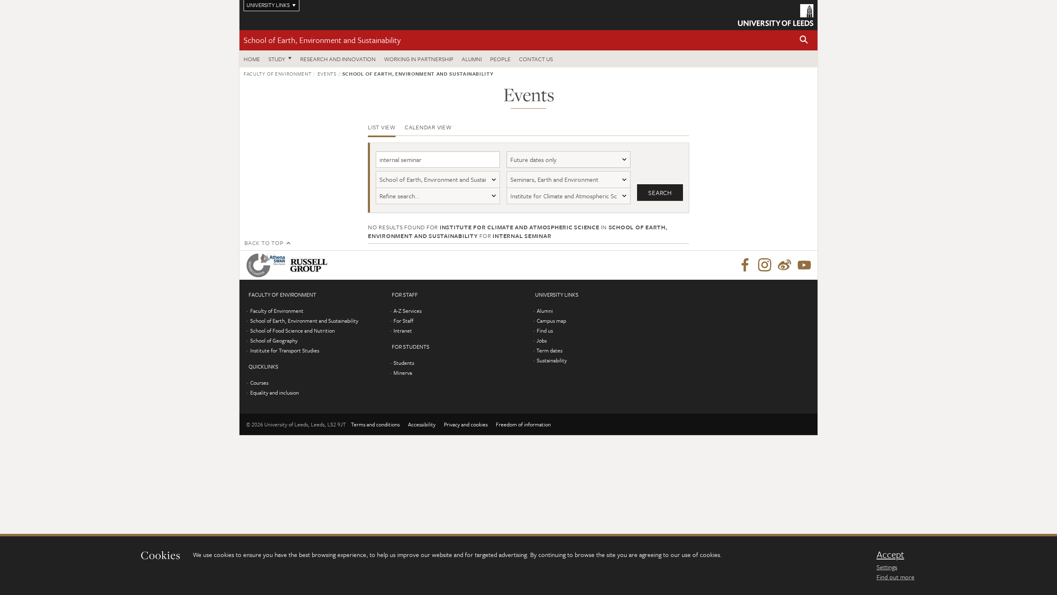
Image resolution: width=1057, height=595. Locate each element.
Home (252, 59)
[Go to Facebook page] (744, 265)
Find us (545, 330)
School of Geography (274, 340)
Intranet (402, 330)
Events (327, 73)
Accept (890, 554)
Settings (887, 566)
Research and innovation (338, 59)
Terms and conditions (375, 424)
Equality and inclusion (274, 392)
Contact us (536, 59)
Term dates (549, 350)
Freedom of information (523, 424)
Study (276, 59)
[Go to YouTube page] (804, 265)
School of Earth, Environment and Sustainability (322, 39)
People (500, 59)
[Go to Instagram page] (764, 265)
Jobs (541, 340)
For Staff (403, 321)
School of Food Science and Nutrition (292, 330)
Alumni (472, 59)
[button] (803, 40)
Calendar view (428, 127)
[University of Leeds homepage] (775, 15)
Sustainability (552, 360)
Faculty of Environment (277, 73)
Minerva (402, 373)
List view (382, 127)
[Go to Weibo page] (784, 265)
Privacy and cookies (466, 424)
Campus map (551, 321)
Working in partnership (418, 59)
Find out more (896, 576)
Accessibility (422, 424)
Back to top (263, 242)
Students (403, 363)
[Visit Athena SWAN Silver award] (267, 265)
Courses (259, 382)
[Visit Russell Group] (310, 265)
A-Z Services (407, 311)
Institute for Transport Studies (284, 350)
